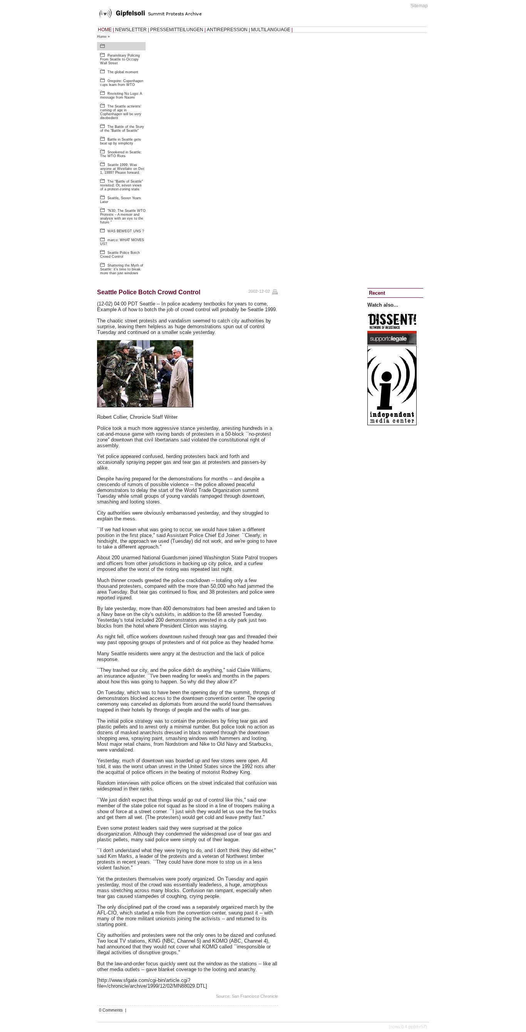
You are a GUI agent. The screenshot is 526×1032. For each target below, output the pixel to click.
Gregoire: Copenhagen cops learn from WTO (121, 83)
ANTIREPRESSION (227, 29)
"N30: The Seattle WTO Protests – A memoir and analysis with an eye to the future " (123, 216)
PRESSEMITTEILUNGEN (176, 29)
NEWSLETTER (131, 29)
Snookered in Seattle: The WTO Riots (121, 154)
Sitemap (419, 5)
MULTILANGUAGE (270, 29)
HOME (105, 29)
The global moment (122, 72)
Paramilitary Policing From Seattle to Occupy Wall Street (120, 59)
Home (102, 37)
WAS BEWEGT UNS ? (125, 231)
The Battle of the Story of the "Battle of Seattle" (122, 129)
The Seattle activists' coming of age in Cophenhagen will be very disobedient (120, 112)
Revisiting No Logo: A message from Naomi (121, 95)
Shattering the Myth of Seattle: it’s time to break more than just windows (121, 269)
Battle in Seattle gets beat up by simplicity (120, 141)
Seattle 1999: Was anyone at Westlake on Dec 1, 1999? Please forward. (122, 169)
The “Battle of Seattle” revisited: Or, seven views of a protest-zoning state (121, 185)
